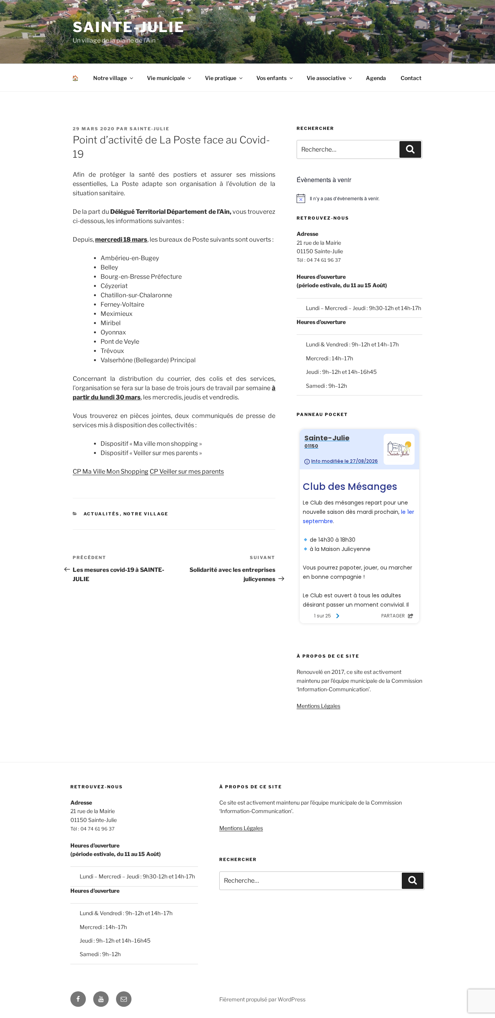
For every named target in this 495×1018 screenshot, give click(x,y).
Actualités (102, 514)
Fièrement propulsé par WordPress (262, 999)
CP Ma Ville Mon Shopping (110, 471)
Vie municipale (166, 78)
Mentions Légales (318, 706)
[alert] (359, 198)
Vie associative (326, 78)
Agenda (376, 78)
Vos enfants (271, 78)
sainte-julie (149, 128)
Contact (411, 78)
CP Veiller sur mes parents (187, 471)
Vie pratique (220, 78)
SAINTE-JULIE (129, 27)
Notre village (110, 78)
